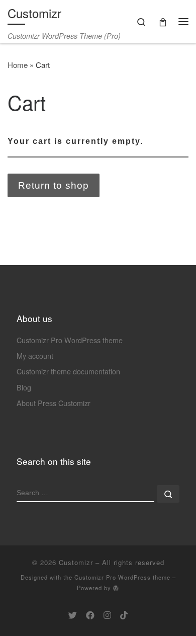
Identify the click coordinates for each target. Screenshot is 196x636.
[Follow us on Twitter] (72, 615)
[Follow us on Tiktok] (124, 615)
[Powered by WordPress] (116, 588)
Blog (24, 387)
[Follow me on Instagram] (107, 615)
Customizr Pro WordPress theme (70, 340)
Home (18, 64)
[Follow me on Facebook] (90, 615)
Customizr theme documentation (68, 371)
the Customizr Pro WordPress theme (116, 577)
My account (35, 355)
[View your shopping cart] (162, 21)
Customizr (76, 562)
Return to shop (53, 185)
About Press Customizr (53, 403)
